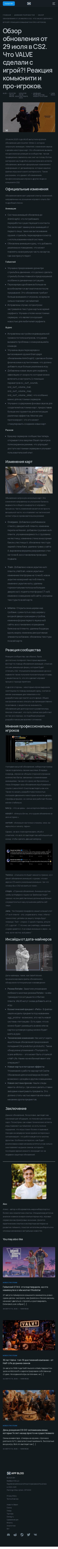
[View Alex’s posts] (29, 1182)
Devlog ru (10, 1517)
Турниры (10, 1514)
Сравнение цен (12, 1520)
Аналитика (11, 1526)
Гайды (9, 1511)
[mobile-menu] (53, 3)
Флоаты (10, 1523)
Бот (8, 1529)
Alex (5, 93)
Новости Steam (40, 96)
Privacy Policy (12, 1496)
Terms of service (12, 1499)
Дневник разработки (38, 94)
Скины (9, 1508)
